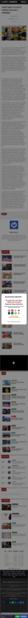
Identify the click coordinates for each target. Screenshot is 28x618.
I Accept (17, 616)
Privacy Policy (23, 616)
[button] (23, 2)
